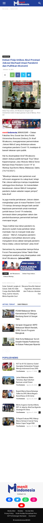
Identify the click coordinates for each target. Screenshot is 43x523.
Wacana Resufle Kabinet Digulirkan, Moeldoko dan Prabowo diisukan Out (31, 290)
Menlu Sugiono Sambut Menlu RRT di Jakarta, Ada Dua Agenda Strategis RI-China (28, 407)
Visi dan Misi (29, 511)
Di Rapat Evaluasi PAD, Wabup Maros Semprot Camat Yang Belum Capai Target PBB (27, 421)
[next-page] (7, 350)
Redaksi (20, 511)
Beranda (5, 9)
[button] (4, 3)
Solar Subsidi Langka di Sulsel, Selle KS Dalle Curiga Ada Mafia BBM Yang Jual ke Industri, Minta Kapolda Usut (11, 291)
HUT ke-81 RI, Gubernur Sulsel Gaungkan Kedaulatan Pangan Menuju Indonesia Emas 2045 (27, 366)
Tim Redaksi (20, 371)
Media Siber (12, 511)
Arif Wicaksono (15, 273)
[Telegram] (28, 74)
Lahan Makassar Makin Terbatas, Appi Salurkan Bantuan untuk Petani (25, 379)
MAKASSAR (14, 9)
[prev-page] (3, 350)
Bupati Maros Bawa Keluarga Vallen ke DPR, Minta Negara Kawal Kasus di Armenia (27, 393)
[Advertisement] (21, 32)
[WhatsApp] (12, 74)
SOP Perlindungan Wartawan (16, 516)
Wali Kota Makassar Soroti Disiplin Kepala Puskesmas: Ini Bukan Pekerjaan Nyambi (28, 342)
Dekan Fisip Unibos (28, 273)
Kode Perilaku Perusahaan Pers (26, 513)
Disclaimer (32, 516)
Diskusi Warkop (8, 276)
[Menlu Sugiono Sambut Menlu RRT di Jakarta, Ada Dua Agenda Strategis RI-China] (8, 408)
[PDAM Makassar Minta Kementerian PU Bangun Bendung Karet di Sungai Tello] (8, 313)
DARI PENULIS (22, 304)
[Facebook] (17, 74)
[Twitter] (23, 74)
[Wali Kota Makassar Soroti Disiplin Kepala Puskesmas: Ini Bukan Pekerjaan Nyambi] (8, 342)
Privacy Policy (8, 513)
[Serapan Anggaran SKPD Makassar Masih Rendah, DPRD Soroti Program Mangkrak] (8, 328)
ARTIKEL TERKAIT (8, 304)
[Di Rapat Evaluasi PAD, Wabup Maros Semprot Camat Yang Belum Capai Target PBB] (8, 421)
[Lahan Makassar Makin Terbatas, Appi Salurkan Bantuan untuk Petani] (8, 380)
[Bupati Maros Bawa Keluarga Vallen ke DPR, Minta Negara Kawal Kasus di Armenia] (8, 394)
